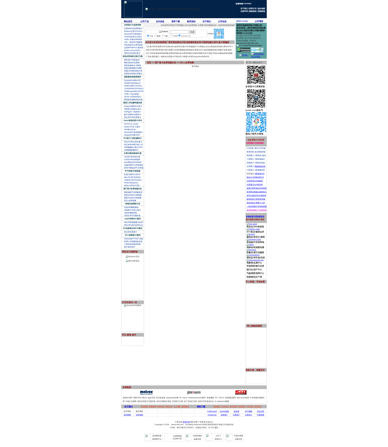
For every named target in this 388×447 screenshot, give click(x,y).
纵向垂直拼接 (260, 152)
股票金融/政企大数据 (132, 65)
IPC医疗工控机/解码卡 (133, 138)
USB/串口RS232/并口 (133, 180)
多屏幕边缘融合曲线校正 (257, 192)
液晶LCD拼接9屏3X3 (255, 177)
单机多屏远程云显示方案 (133, 56)
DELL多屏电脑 (130, 200)
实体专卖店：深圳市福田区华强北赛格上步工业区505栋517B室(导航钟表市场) (251, 30)
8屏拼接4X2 (259, 174)
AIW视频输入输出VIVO (133, 147)
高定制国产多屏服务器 (133, 192)
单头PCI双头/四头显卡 (133, 142)
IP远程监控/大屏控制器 (133, 45)
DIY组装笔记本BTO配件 (132, 228)
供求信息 (160, 406)
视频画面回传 (260, 166)
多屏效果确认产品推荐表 (257, 210)
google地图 (247, 33)
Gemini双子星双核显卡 (133, 132)
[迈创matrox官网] (146, 394)
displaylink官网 (172, 398)
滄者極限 (210, 398)
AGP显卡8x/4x (130, 129)
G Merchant (212, 411)
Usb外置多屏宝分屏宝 (133, 37)
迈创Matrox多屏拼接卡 (133, 28)
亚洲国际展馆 (230, 398)
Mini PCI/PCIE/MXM (132, 177)
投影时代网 (127, 398)
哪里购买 (185, 406)
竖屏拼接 (250, 152)
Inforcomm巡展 (243, 398)
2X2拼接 (250, 148)
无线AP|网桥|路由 (131, 207)
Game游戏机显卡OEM (133, 120)
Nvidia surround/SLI (132, 50)
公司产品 (144, 21)
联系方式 (252, 8)
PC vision (183, 398)
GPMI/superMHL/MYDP (134, 91)
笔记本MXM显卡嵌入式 (133, 144)
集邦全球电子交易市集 (146, 401)
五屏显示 (250, 166)
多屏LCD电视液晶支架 (133, 241)
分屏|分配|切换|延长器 (133, 153)
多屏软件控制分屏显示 (133, 74)
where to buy (242, 21)
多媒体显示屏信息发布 (255, 216)
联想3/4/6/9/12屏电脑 (132, 195)
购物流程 (252, 11)
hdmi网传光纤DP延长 (133, 162)
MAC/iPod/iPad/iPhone (133, 225)
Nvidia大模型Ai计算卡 (133, 106)
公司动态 (222, 21)
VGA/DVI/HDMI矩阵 (132, 160)
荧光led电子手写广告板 (133, 239)
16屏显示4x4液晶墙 (255, 185)
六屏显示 (250, 170)
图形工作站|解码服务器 (132, 103)
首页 (149, 62)
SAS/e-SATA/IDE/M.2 (132, 97)
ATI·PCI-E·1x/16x (131, 124)
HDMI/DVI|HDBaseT (132, 83)
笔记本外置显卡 (130, 232)
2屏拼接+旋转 (260, 155)
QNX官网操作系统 (163, 401)
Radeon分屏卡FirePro (133, 31)
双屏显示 (250, 155)
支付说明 (144, 406)
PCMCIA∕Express (131, 183)
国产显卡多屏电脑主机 (133, 189)
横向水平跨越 (260, 148)
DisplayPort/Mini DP (132, 80)
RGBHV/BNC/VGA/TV (133, 86)
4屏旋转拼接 (260, 163)
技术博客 (127, 411)
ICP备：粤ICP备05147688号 (182, 428)
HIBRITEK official (140, 398)
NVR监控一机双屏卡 (132, 112)
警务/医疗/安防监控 (132, 60)
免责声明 (186, 422)
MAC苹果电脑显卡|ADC (134, 222)
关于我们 (244, 8)
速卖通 (236, 411)
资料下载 (175, 21)
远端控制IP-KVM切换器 (133, 165)
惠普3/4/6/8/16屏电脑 (132, 198)
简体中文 (239, 4)
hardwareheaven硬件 (197, 398)
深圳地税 (139, 415)
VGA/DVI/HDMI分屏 (132, 157)
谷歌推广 (224, 415)
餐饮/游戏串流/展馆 (132, 63)
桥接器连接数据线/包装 (133, 99)
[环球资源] (194, 394)
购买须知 (191, 21)
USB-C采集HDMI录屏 (133, 39)
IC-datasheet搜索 (222, 401)
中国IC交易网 (130, 401)
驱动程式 (217, 406)
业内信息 (160, 21)
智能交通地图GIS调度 (133, 68)
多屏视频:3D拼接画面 (255, 143)
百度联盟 (260, 415)
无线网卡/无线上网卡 (132, 210)
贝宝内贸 (260, 411)
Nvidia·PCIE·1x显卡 (132, 127)
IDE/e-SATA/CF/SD (132, 185)
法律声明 (244, 11)
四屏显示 (250, 163)
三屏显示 (250, 159)
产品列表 (249, 406)
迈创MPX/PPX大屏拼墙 (133, 48)
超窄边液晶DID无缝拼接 (256, 195)
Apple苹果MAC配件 (132, 219)
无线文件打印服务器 (132, 215)
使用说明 (241, 406)
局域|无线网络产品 (132, 204)
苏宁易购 (248, 411)
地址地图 (261, 8)
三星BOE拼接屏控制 (132, 244)
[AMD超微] (241, 394)
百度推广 (236, 415)
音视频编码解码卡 (131, 150)
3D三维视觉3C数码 (132, 235)
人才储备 (177, 406)
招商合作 (169, 406)
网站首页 (128, 21)
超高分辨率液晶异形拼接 (257, 188)
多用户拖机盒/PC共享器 (134, 168)
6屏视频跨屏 (260, 170)
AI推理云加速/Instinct (132, 109)
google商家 (224, 411)
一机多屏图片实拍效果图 (257, 206)
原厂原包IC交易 (190, 401)
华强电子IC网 (177, 401)
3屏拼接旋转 (260, 159)
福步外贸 (151, 398)
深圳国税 (127, 415)
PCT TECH (219, 398)
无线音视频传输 (130, 213)
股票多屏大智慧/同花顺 (256, 199)
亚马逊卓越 (160, 398)
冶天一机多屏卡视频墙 (133, 42)
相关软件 (258, 406)
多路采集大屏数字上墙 (256, 203)
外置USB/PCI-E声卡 (132, 175)
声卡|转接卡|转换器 (132, 171)
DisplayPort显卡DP (132, 135)
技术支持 (225, 406)
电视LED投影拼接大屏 (133, 71)
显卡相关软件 (129, 247)
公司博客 (259, 21)
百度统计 (248, 415)
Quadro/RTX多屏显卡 (133, 34)
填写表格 (233, 406)
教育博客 (139, 411)
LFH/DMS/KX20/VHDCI (133, 89)
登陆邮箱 (261, 11)
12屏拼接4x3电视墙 (255, 181)
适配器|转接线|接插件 (132, 77)
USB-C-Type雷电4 (131, 94)
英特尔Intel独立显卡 (132, 53)
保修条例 (152, 406)
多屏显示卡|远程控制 (132, 25)
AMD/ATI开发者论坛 (206, 401)
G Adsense (212, 415)
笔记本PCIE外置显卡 (132, 117)
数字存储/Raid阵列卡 (132, 114)
